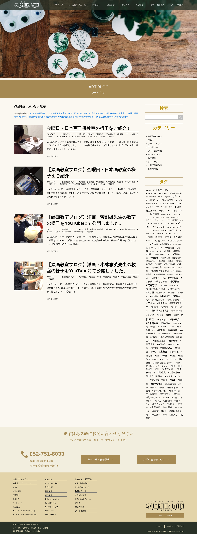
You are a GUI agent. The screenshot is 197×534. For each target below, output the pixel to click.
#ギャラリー (175, 217)
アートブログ (177, 5)
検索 (164, 108)
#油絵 (157, 356)
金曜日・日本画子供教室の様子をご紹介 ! (88, 128)
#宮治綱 (150, 292)
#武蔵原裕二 (166, 348)
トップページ (57, 5)
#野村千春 (170, 404)
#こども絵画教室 (37, 113)
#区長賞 (170, 261)
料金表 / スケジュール (22, 483)
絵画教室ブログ (68, 134)
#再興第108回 (159, 254)
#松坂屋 (153, 337)
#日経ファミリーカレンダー (162, 327)
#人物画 (105, 113)
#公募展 (167, 251)
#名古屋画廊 (159, 274)
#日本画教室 (51, 117)
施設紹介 (140, 5)
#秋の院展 (168, 376)
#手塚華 (160, 315)
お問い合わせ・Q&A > (156, 459)
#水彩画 (163, 351)
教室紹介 (96, 5)
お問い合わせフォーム (83, 499)
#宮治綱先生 (160, 293)
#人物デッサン (83, 113)
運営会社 (180, 526)
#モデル (160, 233)
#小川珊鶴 (154, 296)
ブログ (78, 503)
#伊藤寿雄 (169, 248)
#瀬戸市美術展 (157, 359)
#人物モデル (96, 113)
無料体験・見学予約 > (100, 459)
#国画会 (170, 274)
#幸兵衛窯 (154, 307)
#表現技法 (176, 394)
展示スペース (49, 511)
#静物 (165, 415)
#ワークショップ (172, 233)
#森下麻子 (161, 344)
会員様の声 (49, 487)
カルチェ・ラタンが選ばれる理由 (25, 515)
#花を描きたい (173, 387)
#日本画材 (165, 323)
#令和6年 (158, 248)
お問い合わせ (80, 491)
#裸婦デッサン (153, 397)
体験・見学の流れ (81, 483)
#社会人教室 (37, 106)
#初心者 (113, 113)
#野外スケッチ (158, 404)
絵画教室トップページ (22, 479)
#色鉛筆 (161, 388)
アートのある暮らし (52, 483)
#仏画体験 (177, 244)
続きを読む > (53, 156)
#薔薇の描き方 (164, 394)
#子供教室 (174, 281)
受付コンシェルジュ (52, 499)
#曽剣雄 (61, 117)
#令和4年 (149, 248)
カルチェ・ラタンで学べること (24, 511)
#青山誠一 (155, 415)
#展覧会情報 (173, 300)
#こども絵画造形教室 (55, 113)
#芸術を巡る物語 (159, 391)
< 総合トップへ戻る (165, 515)
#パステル (171, 227)
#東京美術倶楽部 (164, 334)
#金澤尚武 (155, 407)
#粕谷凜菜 (154, 380)
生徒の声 (125, 5)
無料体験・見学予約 (83, 479)
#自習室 (153, 388)
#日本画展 (174, 319)
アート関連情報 (155, 151)
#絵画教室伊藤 (170, 384)
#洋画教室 (83, 117)
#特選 (173, 366)
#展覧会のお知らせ (155, 300)
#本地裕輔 (172, 330)
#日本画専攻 (162, 320)
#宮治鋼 (171, 292)
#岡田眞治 (162, 303)
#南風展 (158, 264)
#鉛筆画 (155, 411)
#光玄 (152, 251)
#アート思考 (172, 211)
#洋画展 (173, 356)
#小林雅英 (40, 117)
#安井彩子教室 (174, 289)
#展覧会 (176, 296)
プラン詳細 (17, 491)
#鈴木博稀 (167, 407)
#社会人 (91, 117)
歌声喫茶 (152, 158)
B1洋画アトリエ (50, 503)
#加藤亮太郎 (165, 258)
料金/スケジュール (77, 5)
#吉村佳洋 (157, 267)
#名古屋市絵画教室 (27, 117)
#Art (166, 190)
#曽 (153, 330)
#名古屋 (120, 113)
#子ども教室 (161, 281)
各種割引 (16, 495)
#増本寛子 (154, 278)
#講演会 (158, 401)
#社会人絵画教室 (103, 117)
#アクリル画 (70, 113)
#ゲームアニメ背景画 (170, 220)
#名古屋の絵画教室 (127, 229)
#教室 (168, 315)
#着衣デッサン (168, 369)
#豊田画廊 (167, 401)
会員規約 (169, 526)
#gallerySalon (151, 193)
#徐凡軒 (174, 307)
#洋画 (75, 117)
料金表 (15, 487)
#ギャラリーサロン (153, 220)
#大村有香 (173, 278)
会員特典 (16, 499)
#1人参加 (157, 190)
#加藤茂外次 (150, 261)
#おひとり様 (171, 196)
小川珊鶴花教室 (155, 165)
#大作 (164, 278)
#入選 (159, 251)
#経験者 (115, 117)
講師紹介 (111, 5)
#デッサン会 (159, 227)
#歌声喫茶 (154, 348)
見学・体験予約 (157, 5)
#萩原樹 (153, 394)
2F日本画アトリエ (51, 507)
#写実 (168, 254)
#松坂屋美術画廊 (166, 337)
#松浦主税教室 (159, 341)
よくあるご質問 (80, 495)
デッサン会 (153, 147)
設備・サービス (50, 515)
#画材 (157, 369)
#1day (148, 190)
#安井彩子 (151, 285)
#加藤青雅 (161, 261)
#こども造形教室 (167, 203)
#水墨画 (68, 117)
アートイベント (155, 143)
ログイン (159, 526)
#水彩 (153, 352)
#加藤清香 (176, 258)
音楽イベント (154, 154)
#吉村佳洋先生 (169, 268)
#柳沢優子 (173, 341)
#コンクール (169, 223)
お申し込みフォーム (82, 487)
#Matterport (163, 193)
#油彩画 (19, 106)
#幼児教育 (164, 307)
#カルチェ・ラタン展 (161, 217)
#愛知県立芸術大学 (159, 310)
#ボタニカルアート (169, 230)
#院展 (164, 411)
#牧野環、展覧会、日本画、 (163, 363)
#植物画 (171, 344)
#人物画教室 (165, 244)
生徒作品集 (79, 507)
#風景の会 (173, 415)
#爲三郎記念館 (171, 359)
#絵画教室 (123, 117)
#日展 (176, 315)
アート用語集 (80, 511)
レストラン (153, 162)
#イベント (165, 214)
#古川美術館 (169, 264)
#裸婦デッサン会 (170, 397)
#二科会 (168, 237)
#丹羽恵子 (158, 237)
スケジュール (17, 503)
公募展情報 (153, 169)
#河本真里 (174, 352)
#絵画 (172, 380)
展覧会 (151, 140)
